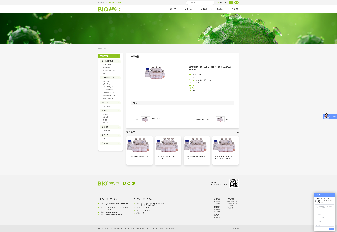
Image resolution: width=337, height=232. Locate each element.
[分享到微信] (128, 183)
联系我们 (217, 203)
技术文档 (217, 209)
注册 (236, 2)
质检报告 (217, 211)
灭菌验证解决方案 (233, 203)
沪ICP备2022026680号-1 (144, 228)
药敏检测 (230, 208)
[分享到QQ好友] (124, 183)
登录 (231, 2)
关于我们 (217, 201)
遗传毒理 (230, 206)
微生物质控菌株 (232, 201)
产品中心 (105, 48)
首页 (99, 48)
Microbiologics (170, 228)
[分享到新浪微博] (133, 183)
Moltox (155, 228)
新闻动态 (217, 217)
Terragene (161, 228)
